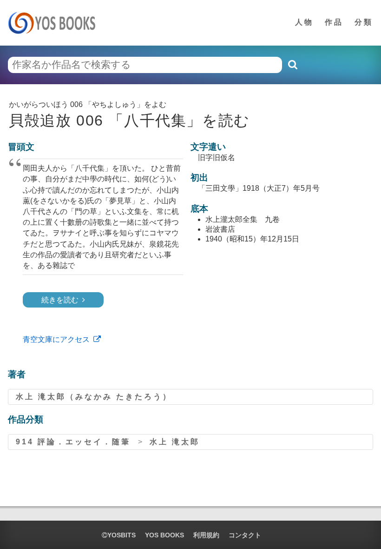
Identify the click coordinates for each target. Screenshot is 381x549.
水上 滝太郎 (175, 442)
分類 (364, 22)
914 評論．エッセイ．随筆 (73, 442)
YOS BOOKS (164, 535)
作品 (334, 22)
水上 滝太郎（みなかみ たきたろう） (94, 397)
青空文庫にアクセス (56, 339)
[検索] (292, 65)
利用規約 (206, 535)
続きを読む (60, 300)
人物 (304, 22)
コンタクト (245, 535)
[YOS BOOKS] (54, 22)
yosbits (121, 535)
